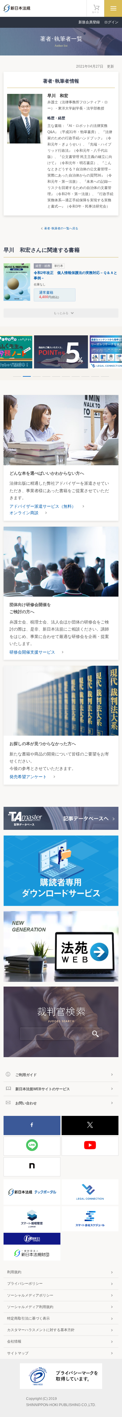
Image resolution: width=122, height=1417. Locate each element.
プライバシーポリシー (25, 1283)
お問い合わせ (26, 1103)
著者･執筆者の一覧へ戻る (61, 228)
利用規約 (14, 1272)
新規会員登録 (89, 22)
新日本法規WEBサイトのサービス (42, 1089)
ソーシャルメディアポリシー (30, 1295)
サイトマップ (17, 1353)
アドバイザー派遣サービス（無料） (42, 506)
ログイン (111, 22)
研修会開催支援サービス (32, 652)
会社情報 (14, 1341)
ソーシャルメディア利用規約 (30, 1307)
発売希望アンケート (28, 776)
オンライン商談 (23, 512)
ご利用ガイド (26, 1075)
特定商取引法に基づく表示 (28, 1318)
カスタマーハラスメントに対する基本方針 (41, 1330)
